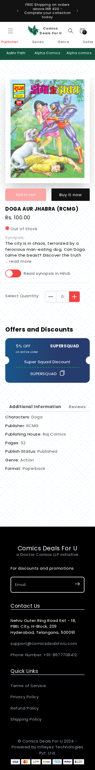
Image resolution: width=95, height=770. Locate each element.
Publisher (9, 42)
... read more (18, 261)
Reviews (77, 406)
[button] (10, 31)
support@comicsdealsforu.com (44, 643)
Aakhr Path (16, 53)
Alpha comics (79, 53)
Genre (63, 42)
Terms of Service (28, 685)
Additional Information (35, 406)
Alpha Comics (47, 53)
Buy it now (70, 194)
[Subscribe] (77, 584)
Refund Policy (25, 708)
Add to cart (26, 194)
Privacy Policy (25, 697)
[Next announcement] (77, 11)
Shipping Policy (26, 719)
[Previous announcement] (17, 11)
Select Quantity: (22, 296)
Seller (88, 42)
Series (38, 42)
